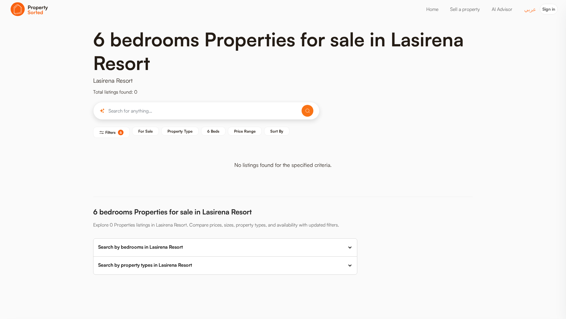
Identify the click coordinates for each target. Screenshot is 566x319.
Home (432, 9)
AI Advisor (502, 9)
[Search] (307, 111)
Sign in (548, 9)
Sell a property (465, 9)
